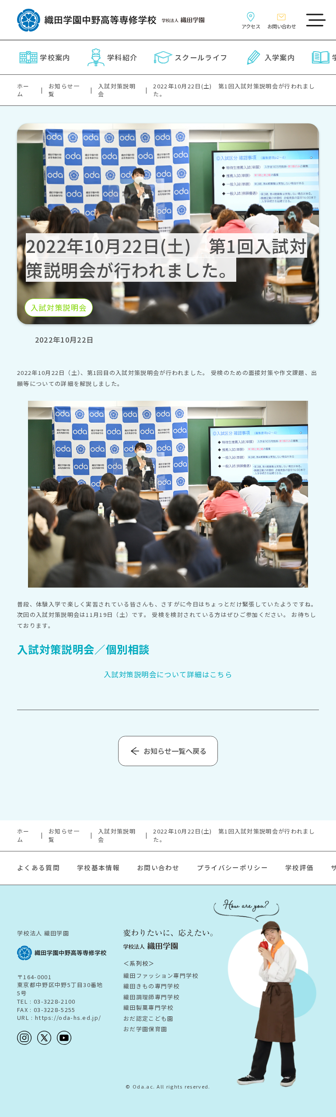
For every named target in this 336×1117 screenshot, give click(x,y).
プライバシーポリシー (232, 867)
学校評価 (299, 867)
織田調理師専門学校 (151, 997)
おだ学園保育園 (145, 1029)
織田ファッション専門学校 (161, 975)
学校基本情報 (98, 867)
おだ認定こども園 (148, 1018)
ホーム (23, 90)
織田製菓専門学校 (148, 1007)
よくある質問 (38, 867)
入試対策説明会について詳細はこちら (168, 674)
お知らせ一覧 (64, 90)
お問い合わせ (158, 867)
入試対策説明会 (117, 90)
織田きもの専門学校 (151, 986)
